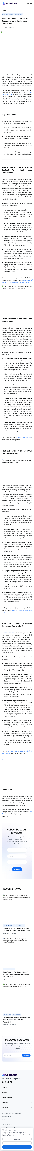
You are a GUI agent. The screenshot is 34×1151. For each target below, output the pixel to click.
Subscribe (17, 869)
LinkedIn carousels (8, 633)
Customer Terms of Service (8, 1122)
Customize (17, 1139)
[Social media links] (3, 1082)
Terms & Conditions (6, 1116)
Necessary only (17, 1143)
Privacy (3, 1119)
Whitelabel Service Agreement (9, 1124)
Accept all (17, 1147)
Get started (26, 1055)
